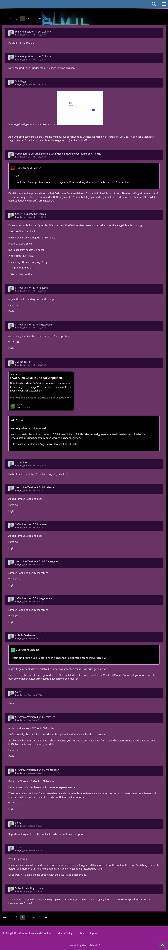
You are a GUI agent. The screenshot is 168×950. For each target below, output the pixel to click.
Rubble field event (25, 635)
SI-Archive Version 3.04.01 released (35, 487)
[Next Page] (46, 18)
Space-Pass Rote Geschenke (30, 213)
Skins (18, 691)
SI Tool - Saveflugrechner (29, 888)
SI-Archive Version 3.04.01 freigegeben (37, 561)
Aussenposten (23, 361)
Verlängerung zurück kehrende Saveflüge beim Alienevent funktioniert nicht (58, 153)
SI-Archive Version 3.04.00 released (35, 716)
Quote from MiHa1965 (29, 167)
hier (26, 675)
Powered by (84, 945)
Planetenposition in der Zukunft (33, 31)
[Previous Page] (5, 18)
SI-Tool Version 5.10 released (31, 287)
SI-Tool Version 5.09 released (31, 524)
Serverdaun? (22, 462)
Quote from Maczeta (27, 649)
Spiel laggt (21, 81)
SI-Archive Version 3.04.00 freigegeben (37, 769)
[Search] (154, 4)
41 (40, 19)
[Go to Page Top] (162, 945)
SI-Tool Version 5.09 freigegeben (33, 598)
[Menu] (163, 4)
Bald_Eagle (20, 34)
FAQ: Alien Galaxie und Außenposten (36, 378)
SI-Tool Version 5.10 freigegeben (33, 324)
